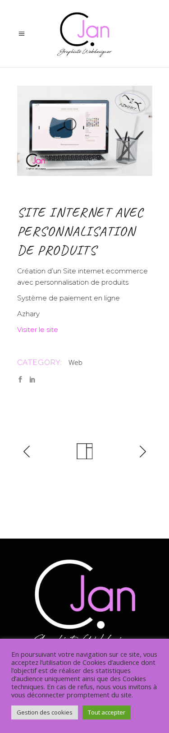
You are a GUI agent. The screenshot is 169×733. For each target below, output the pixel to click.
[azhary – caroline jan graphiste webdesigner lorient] (84, 131)
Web (75, 362)
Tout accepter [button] (106, 712)
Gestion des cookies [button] (45, 712)
